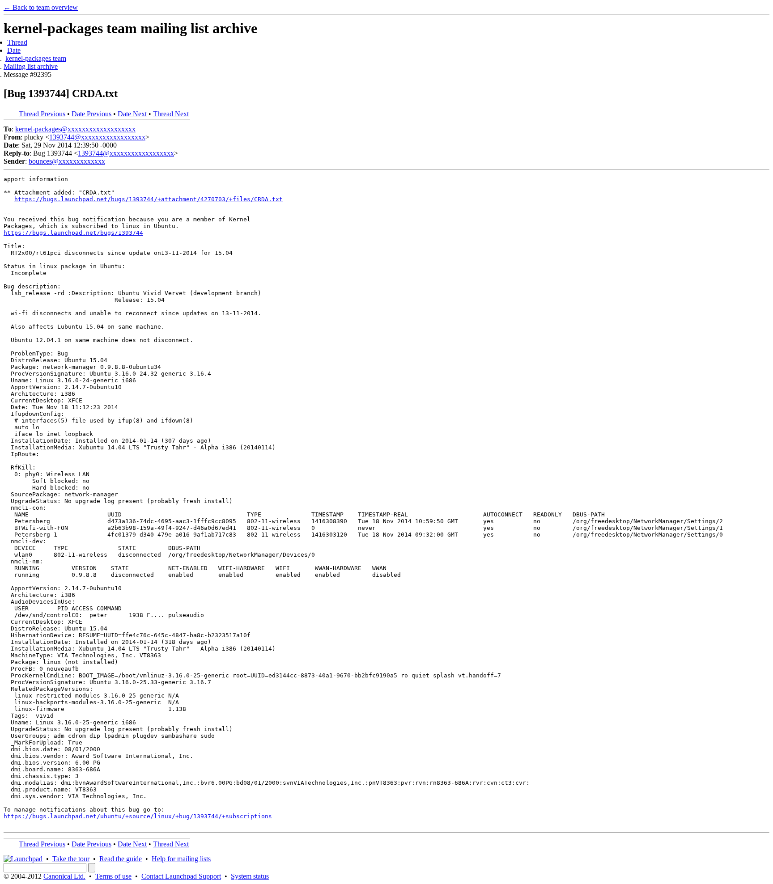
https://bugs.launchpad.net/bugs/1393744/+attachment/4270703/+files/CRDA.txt (148, 199)
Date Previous (91, 114)
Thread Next (171, 114)
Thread (17, 42)
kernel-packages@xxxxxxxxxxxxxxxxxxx (75, 129)
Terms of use (113, 876)
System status (250, 876)
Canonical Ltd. (64, 876)
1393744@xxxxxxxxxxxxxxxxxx (97, 137)
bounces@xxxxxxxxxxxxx (67, 161)
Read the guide (120, 859)
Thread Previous (42, 114)
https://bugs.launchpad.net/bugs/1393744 (73, 232)
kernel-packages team (35, 58)
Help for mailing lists (181, 859)
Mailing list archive (31, 66)
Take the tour (70, 859)
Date (14, 50)
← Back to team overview (41, 7)
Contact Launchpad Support (181, 876)
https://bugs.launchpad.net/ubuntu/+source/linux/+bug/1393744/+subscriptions (138, 816)
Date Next (132, 114)
